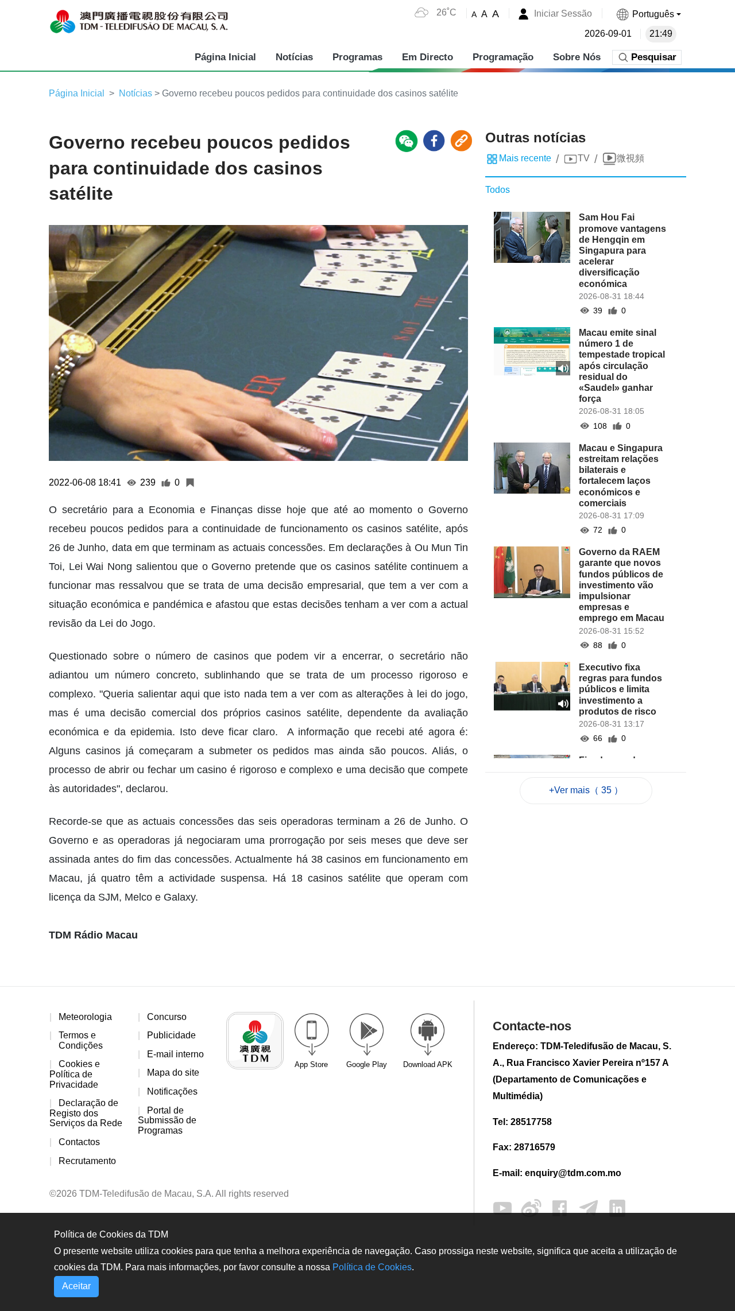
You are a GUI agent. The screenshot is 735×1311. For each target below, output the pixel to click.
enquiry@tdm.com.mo (573, 1173)
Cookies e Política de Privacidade (74, 1074)
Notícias (135, 93)
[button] (648, 14)
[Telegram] (588, 1207)
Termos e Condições (81, 1040)
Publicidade (171, 1035)
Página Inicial (77, 93)
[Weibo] (531, 1207)
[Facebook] (559, 1207)
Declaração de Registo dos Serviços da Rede (85, 1113)
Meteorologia (85, 1017)
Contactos (79, 1142)
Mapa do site (173, 1072)
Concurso (167, 1017)
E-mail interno (175, 1054)
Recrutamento (87, 1161)
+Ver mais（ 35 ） (586, 790)
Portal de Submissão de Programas (167, 1120)
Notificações (172, 1091)
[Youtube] (502, 1207)
